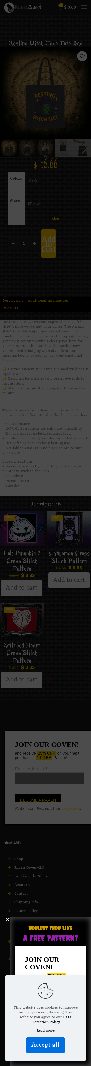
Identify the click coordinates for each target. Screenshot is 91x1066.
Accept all (45, 1045)
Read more (46, 1030)
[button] (7, 919)
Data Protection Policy (50, 1020)
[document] (45, 533)
